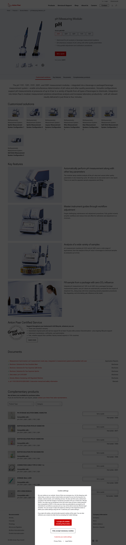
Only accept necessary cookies (63, 531)
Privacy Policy (58, 541)
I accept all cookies (63, 523)
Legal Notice (68, 541)
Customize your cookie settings (63, 537)
